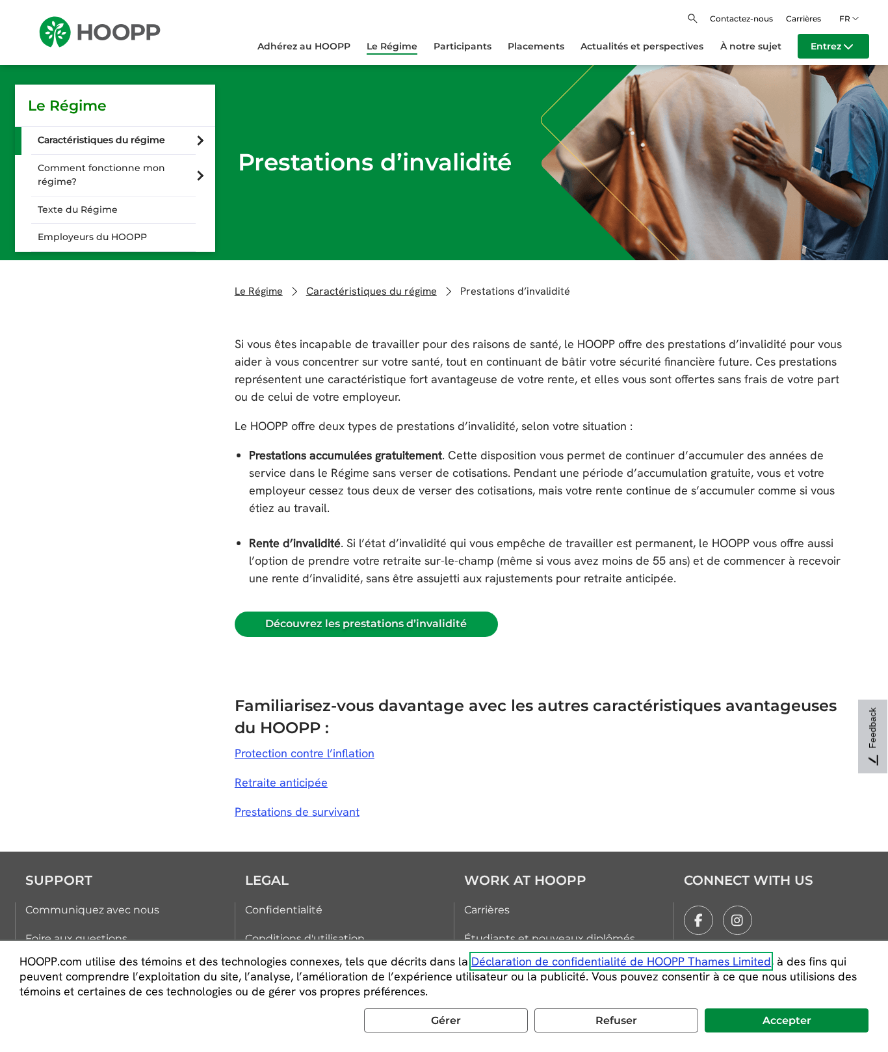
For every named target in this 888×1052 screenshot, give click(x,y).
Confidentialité (283, 910)
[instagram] (737, 920)
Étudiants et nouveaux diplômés (549, 938)
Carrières (803, 18)
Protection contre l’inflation (304, 753)
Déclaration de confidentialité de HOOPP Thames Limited (621, 961)
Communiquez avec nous (92, 910)
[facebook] (698, 920)
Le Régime (67, 105)
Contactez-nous (741, 18)
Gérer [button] (446, 1020)
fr (844, 18)
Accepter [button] (787, 1020)
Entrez (827, 46)
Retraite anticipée (281, 782)
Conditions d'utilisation (305, 938)
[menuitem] (312, 46)
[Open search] (692, 18)
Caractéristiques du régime (371, 291)
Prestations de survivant (297, 811)
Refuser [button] (616, 1020)
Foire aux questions (76, 938)
